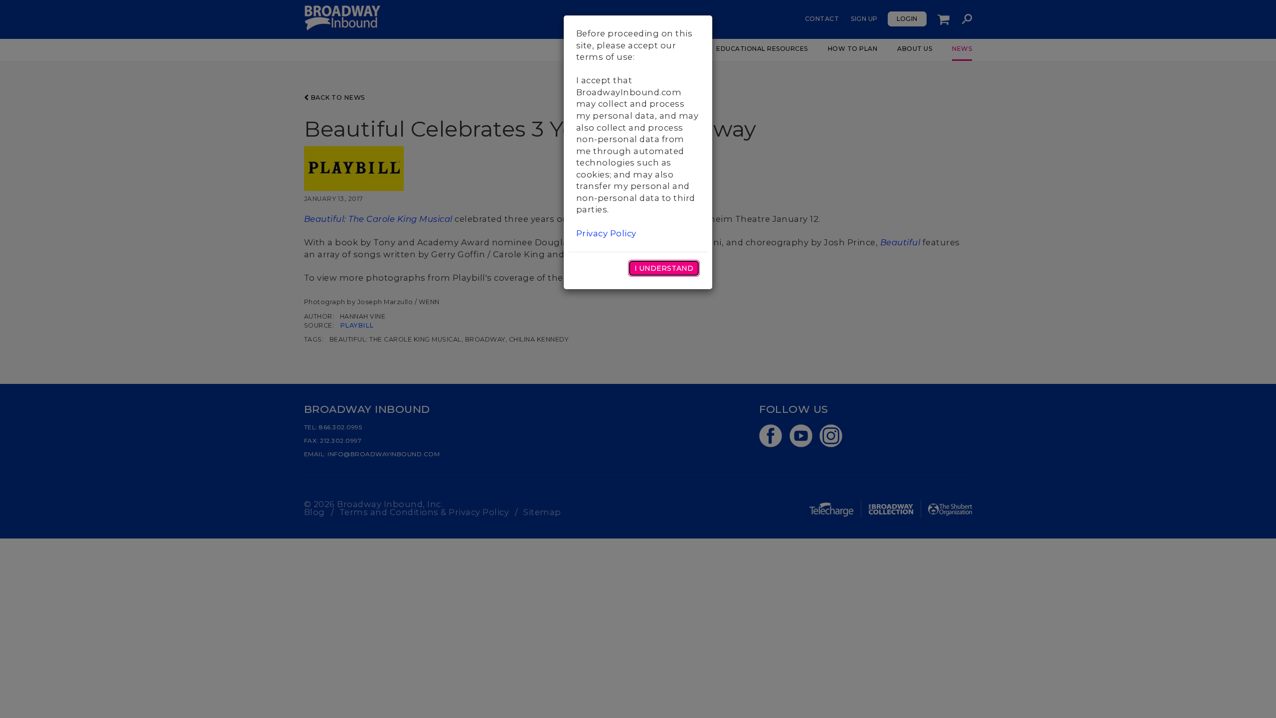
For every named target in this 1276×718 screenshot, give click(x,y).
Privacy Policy (606, 233)
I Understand (664, 268)
